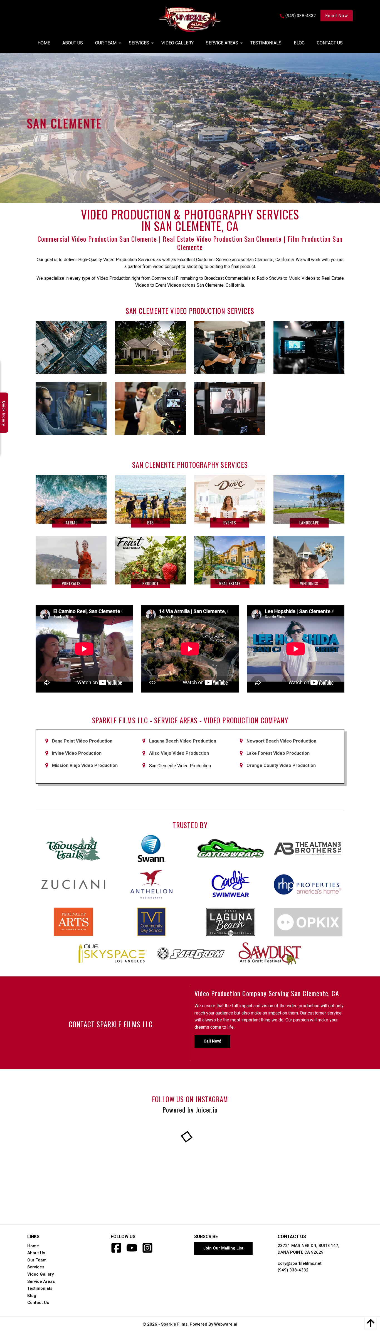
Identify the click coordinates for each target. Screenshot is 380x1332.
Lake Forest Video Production (278, 753)
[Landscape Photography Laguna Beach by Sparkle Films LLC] (308, 501)
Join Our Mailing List (223, 1248)
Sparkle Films (174, 1324)
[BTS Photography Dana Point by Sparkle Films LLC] (150, 501)
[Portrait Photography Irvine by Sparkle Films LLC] (71, 561)
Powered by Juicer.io (190, 1109)
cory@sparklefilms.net (300, 1263)
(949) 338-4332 (293, 1270)
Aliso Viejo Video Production (179, 753)
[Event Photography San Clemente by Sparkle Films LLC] (229, 501)
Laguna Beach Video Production (182, 741)
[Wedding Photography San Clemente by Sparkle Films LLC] (308, 561)
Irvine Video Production (77, 753)
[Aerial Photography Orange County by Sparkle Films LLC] (71, 501)
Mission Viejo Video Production (85, 765)
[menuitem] (43, 43)
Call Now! (212, 1041)
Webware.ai (225, 1324)
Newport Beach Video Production (281, 741)
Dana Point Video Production (82, 741)
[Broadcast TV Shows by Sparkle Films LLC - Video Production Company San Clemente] (229, 408)
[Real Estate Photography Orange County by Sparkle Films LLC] (229, 561)
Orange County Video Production (281, 765)
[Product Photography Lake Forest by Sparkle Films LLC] (150, 561)
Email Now (336, 15)
